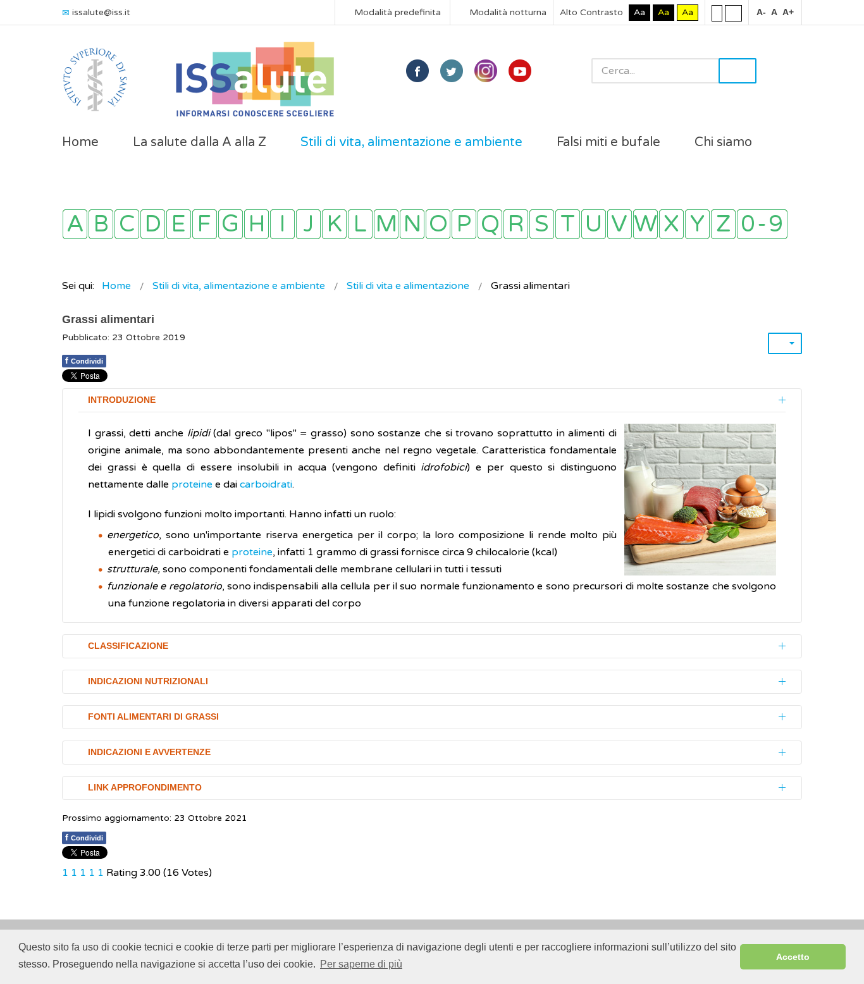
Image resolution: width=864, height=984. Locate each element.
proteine (192, 484)
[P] (464, 224)
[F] (205, 224)
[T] (568, 224)
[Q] (490, 224)
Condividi (84, 360)
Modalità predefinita (396, 12)
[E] (179, 224)
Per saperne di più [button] (361, 964)
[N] (412, 224)
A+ (788, 12)
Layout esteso (733, 12)
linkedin (485, 70)
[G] (231, 224)
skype (520, 70)
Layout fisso (717, 12)
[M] (386, 224)
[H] (256, 224)
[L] (360, 224)
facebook (417, 70)
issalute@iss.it (101, 12)
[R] (516, 224)
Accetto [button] (793, 957)
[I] (282, 224)
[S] (542, 224)
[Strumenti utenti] (785, 343)
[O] (438, 224)
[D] (153, 224)
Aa (639, 12)
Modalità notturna (506, 12)
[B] (101, 224)
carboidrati (266, 484)
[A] (75, 224)
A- (761, 12)
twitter (451, 70)
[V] (620, 224)
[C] (127, 224)
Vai (737, 70)
